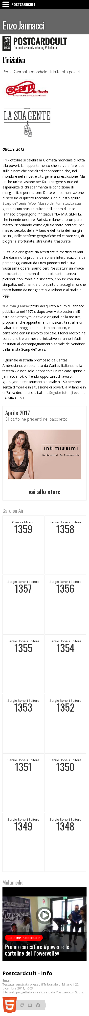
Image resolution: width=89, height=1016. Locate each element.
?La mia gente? (16, 306)
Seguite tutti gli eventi (66, 392)
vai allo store (45, 491)
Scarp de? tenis (14, 203)
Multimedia (12, 882)
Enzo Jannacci (23, 25)
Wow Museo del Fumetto (48, 203)
